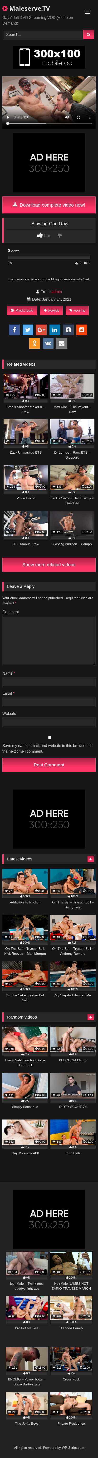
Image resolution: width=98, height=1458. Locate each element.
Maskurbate (24, 310)
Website (9, 714)
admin (56, 292)
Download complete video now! (51, 205)
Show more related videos (49, 564)
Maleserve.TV (29, 8)
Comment (10, 612)
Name (8, 673)
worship (79, 310)
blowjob (53, 310)
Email (8, 693)
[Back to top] (83, 1444)
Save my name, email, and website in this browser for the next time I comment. (47, 748)
